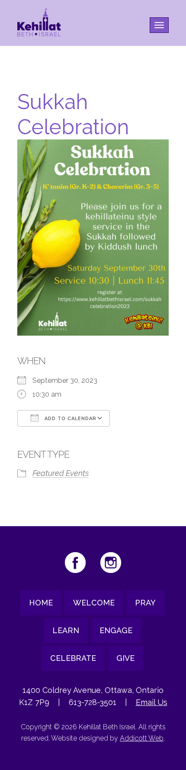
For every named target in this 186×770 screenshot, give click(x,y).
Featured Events (60, 473)
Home (41, 602)
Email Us (151, 702)
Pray (145, 602)
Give (125, 658)
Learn (65, 630)
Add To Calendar (69, 418)
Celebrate (73, 658)
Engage (115, 630)
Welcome (94, 602)
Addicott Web (142, 738)
